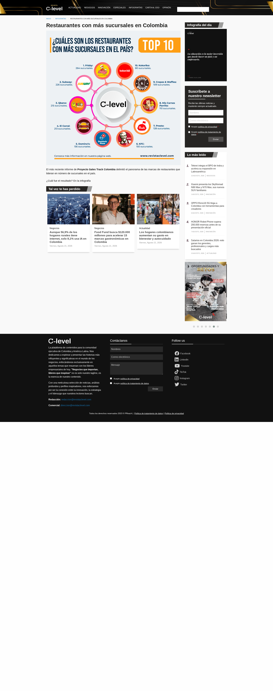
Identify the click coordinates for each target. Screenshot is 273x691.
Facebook (185, 353)
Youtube (185, 366)
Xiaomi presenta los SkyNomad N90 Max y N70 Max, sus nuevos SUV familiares (207, 187)
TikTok (183, 372)
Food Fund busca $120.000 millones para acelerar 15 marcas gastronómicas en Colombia (112, 237)
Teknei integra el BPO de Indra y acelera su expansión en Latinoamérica (207, 168)
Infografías (60, 19)
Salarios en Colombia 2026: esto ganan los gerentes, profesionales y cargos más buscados (207, 244)
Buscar (180, 5)
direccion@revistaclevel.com (75, 405)
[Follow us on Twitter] (177, 384)
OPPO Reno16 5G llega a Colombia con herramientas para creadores (207, 206)
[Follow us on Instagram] (177, 378)
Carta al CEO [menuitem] (152, 7)
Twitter (183, 384)
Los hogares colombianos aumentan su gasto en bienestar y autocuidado (156, 235)
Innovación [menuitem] (104, 7)
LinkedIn (184, 359)
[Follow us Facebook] (177, 353)
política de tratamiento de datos (134, 383)
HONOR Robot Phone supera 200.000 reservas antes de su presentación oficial (206, 225)
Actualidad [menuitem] (74, 7)
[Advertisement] (85, 464)
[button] (194, 326)
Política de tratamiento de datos (148, 413)
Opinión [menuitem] (167, 7)
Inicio (48, 19)
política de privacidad (207, 127)
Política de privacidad (174, 413)
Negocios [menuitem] (89, 7)
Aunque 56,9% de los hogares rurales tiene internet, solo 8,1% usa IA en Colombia (68, 237)
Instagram (185, 378)
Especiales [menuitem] (119, 7)
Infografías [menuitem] (135, 7)
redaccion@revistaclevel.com (76, 399)
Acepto (204, 127)
